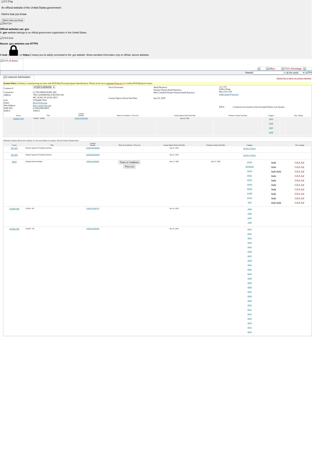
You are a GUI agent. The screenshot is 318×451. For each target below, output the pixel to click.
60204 (250, 278)
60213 (250, 319)
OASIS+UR (14, 229)
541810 (249, 184)
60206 (250, 287)
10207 (250, 218)
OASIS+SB (14, 209)
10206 (250, 214)
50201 (271, 119)
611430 (249, 193)
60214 (250, 323)
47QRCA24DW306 (81, 118)
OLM (249, 202)
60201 (250, 265)
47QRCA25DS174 (92, 208)
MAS (14, 162)
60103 (250, 238)
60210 (250, 305)
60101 (250, 229)
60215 (250, 327)
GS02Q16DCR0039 (93, 155)
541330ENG (249, 167)
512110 (249, 162)
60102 (250, 234)
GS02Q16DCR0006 (93, 148)
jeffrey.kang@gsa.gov (229, 94)
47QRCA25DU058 (92, 229)
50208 (271, 132)
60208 (250, 296)
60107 (250, 256)
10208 (250, 222)
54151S (249, 171)
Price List (129, 166)
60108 (250, 260)
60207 (250, 292)
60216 (250, 332)
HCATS (14, 148)
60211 (250, 310)
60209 (250, 301)
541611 (249, 175)
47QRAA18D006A (92, 161)
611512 (249, 198)
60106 (250, 252)
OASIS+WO (18, 118)
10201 (250, 209)
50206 (271, 123)
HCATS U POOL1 (249, 149)
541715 (249, 180)
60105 (250, 247)
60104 (250, 243)
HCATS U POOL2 (249, 155)
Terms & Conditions (129, 162)
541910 (249, 189)
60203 (250, 274)
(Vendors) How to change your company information (293, 78)
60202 (250, 269)
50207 (271, 128)
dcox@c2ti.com (40, 103)
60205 (250, 283)
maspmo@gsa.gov (114, 83)
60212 (250, 314)
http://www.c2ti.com (42, 105)
